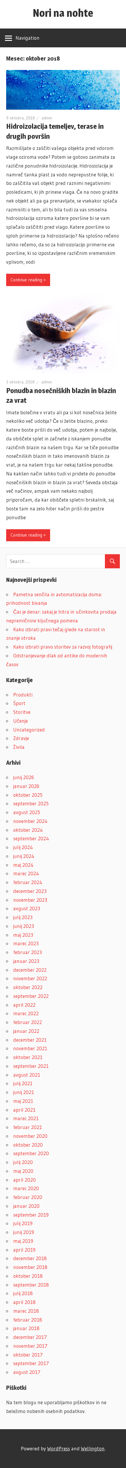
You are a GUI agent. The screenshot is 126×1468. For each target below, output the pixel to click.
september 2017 (31, 1363)
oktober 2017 (28, 1355)
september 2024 (31, 838)
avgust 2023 (26, 908)
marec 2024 (26, 873)
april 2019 (24, 1250)
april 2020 (24, 1180)
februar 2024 (27, 882)
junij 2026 (23, 777)
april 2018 (24, 1302)
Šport (19, 703)
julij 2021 (23, 1083)
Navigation (28, 38)
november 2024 (30, 821)
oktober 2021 (27, 1057)
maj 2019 (23, 1241)
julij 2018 (23, 1293)
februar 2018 (27, 1320)
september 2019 (31, 1215)
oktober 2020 (28, 1145)
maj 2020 (23, 1171)
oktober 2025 (27, 795)
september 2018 (31, 1285)
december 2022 (30, 970)
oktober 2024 (28, 830)
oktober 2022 (27, 987)
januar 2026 (26, 786)
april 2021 (24, 1110)
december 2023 (30, 891)
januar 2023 (26, 961)
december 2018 (30, 1258)
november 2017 (30, 1346)
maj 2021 (23, 1101)
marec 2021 (26, 1118)
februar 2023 (27, 952)
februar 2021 (27, 1127)
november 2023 (30, 900)
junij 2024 (23, 856)
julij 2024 (23, 847)
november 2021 (30, 1048)
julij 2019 (23, 1223)
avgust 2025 (26, 812)
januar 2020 (26, 1206)
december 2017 (30, 1337)
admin (47, 118)
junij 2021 (23, 1092)
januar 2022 (26, 1031)
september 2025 (31, 803)
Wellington (93, 1448)
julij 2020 (23, 1162)
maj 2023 (23, 935)
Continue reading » (28, 280)
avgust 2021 (26, 1075)
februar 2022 (27, 1022)
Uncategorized (29, 730)
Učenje (20, 721)
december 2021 (30, 1040)
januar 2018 (26, 1328)
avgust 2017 (26, 1372)
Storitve (21, 712)
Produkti (23, 695)
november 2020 (30, 1136)
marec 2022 (26, 1013)
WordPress (58, 1448)
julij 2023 (23, 917)
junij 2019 (23, 1232)
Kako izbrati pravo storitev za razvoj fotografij (62, 647)
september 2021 (31, 1066)
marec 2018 (26, 1311)
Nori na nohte (63, 12)
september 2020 (31, 1153)
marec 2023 (26, 943)
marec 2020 (26, 1188)
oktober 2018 (28, 1276)
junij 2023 (23, 926)
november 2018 (30, 1267)
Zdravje (21, 738)
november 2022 (30, 978)
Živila (19, 747)
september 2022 (31, 996)
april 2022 (24, 1005)
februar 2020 (27, 1197)
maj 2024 (23, 865)
